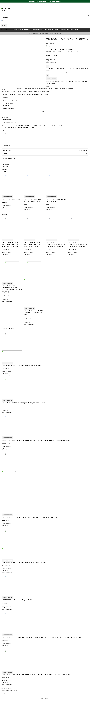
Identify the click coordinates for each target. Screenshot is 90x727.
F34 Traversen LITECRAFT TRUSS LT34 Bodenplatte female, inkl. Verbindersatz (10, 244)
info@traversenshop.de (21, 3)
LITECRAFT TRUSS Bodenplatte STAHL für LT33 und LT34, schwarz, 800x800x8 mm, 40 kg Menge (67, 69)
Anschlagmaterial (37, 29)
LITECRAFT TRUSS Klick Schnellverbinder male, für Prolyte (21, 365)
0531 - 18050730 (7, 3)
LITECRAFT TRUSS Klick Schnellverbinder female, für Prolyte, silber (24, 562)
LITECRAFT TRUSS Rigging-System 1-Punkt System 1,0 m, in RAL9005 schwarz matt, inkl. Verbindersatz (36, 674)
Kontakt (15, 690)
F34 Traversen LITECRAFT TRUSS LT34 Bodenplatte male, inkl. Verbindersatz (32, 244)
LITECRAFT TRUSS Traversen (22, 29)
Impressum (3, 690)
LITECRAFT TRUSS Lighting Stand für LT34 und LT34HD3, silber (33, 313)
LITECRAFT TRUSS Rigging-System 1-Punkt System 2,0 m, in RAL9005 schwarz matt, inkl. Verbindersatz (36, 440)
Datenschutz (10, 690)
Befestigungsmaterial (52, 29)
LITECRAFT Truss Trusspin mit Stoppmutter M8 (17, 600)
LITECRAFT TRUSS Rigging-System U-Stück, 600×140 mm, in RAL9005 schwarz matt (30, 517)
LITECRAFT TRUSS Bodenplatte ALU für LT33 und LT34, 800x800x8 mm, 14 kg (77, 244)
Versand (50, 60)
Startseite (48, 38)
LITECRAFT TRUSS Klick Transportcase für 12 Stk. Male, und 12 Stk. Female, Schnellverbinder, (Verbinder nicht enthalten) (41, 637)
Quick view (3, 193)
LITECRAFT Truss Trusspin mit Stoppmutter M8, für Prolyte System (23, 403)
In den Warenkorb (51, 78)
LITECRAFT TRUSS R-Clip (11, 199)
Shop (52, 38)
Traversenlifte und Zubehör (69, 29)
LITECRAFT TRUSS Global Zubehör (77, 38)
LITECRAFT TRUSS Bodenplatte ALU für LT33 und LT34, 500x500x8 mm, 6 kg (55, 244)
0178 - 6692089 (7, 5)
